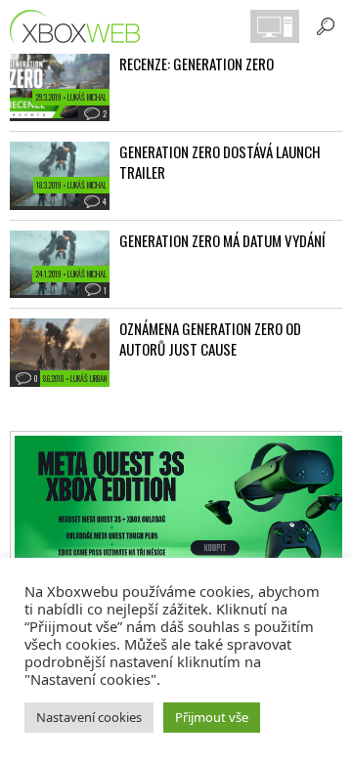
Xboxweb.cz (81, 27)
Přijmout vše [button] (211, 717)
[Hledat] (325, 26)
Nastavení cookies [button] (89, 717)
